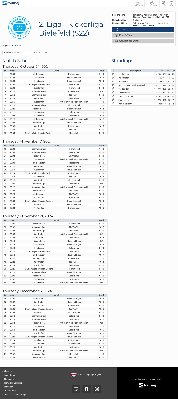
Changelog (9, 379)
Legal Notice (9, 375)
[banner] (11, 3)
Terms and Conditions (13, 383)
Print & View (124, 35)
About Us (8, 371)
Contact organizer (127, 41)
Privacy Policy (10, 391)
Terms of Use (10, 387)
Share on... (122, 29)
